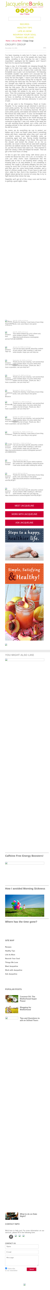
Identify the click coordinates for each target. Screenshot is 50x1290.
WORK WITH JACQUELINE (24, 514)
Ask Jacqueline (11, 974)
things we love (25, 37)
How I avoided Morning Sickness (25, 888)
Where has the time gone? (21, 921)
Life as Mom (17, 41)
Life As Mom (10, 955)
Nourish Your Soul (12, 959)
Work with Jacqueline (13, 970)
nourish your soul (24, 35)
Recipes (24, 24)
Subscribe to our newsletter (11, 1269)
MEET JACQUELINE (24, 506)
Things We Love (11, 962)
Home (8, 41)
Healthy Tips (24, 28)
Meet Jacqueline (11, 966)
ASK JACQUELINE (24, 523)
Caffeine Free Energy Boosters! (24, 855)
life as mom (25, 31)
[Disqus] (24, 221)
